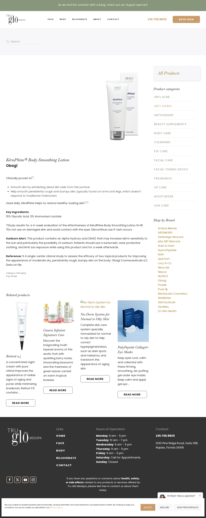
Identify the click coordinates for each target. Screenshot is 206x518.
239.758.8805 (157, 19)
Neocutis (163, 267)
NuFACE (163, 276)
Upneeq (163, 307)
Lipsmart (164, 259)
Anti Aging (21, 273)
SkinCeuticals (166, 302)
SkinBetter (164, 298)
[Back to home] (15, 19)
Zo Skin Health (167, 311)
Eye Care (161, 151)
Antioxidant (164, 115)
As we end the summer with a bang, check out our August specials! (103, 4)
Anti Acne (162, 97)
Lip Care (160, 187)
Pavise (162, 285)
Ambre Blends (167, 228)
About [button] (97, 19)
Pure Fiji (162, 289)
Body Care (162, 133)
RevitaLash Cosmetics (172, 294)
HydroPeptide (167, 250)
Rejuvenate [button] (79, 19)
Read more (20, 403)
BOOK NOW (186, 19)
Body (60, 450)
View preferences (187, 507)
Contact (64, 465)
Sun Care (161, 205)
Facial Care (163, 160)
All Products (168, 73)
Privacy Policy (56, 507)
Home (60, 436)
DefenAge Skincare (170, 237)
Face (60, 443)
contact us (116, 486)
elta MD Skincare (169, 241)
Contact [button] (113, 19)
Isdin (161, 254)
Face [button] (51, 19)
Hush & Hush (166, 246)
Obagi (14, 276)
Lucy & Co (164, 263)
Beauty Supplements (170, 124)
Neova (162, 272)
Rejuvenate (66, 458)
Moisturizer (164, 196)
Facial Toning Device (171, 169)
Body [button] (63, 19)
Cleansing (162, 142)
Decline (164, 507)
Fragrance (163, 178)
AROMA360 (165, 232)
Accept (148, 507)
